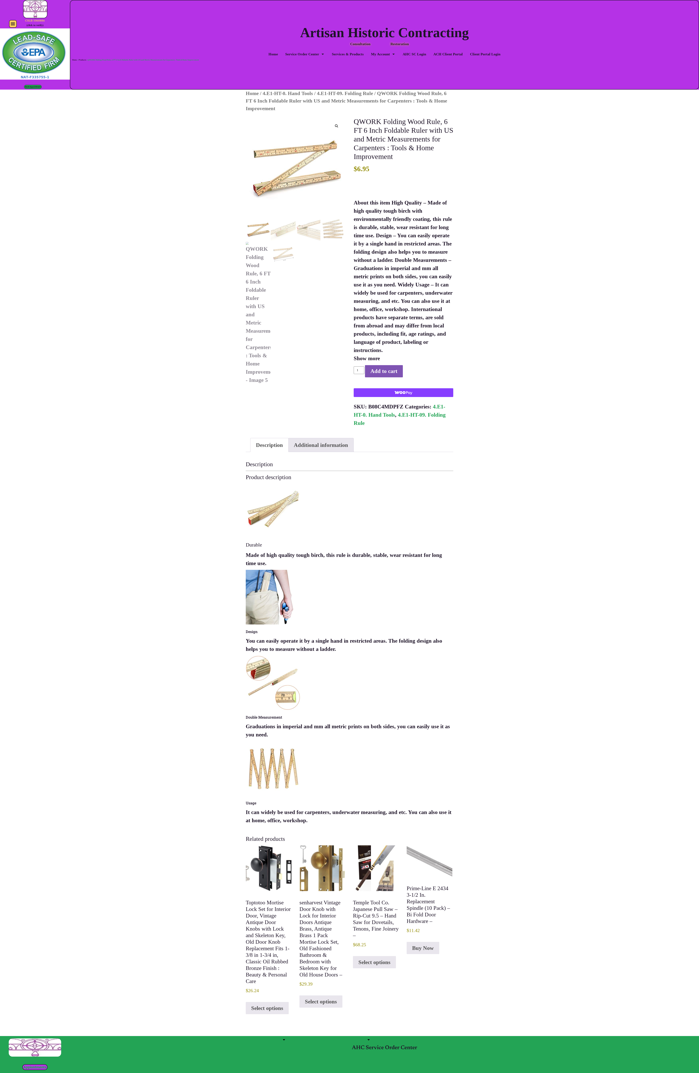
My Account (380, 54)
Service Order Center (302, 54)
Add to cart (383, 371)
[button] (13, 24)
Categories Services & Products (316, 1039)
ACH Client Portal (448, 54)
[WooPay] (403, 392)
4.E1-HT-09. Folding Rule (345, 93)
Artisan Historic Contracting (384, 32)
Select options (267, 1008)
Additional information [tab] (321, 445)
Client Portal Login (485, 54)
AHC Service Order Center (384, 1048)
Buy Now (423, 948)
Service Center (268, 1039)
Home (273, 54)
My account (356, 1039)
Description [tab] (269, 445)
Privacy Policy (416, 1039)
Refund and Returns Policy (454, 1039)
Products (82, 60)
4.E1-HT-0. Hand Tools (288, 93)
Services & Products (348, 54)
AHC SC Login (414, 54)
